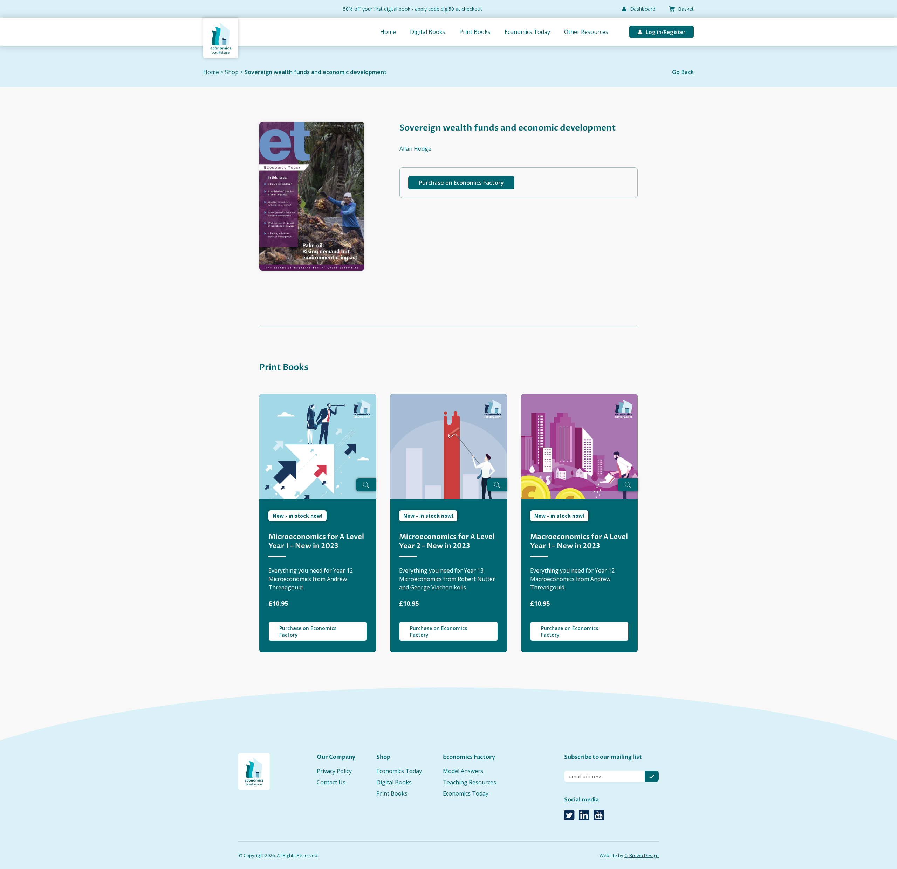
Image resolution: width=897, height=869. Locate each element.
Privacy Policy (334, 771)
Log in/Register (665, 31)
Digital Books (427, 32)
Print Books (475, 32)
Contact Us (331, 782)
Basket (686, 9)
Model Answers (463, 771)
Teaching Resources (469, 782)
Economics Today (527, 32)
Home (388, 32)
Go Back (683, 72)
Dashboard (642, 9)
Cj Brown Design (641, 855)
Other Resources (586, 32)
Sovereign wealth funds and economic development (316, 72)
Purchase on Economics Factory (461, 183)
